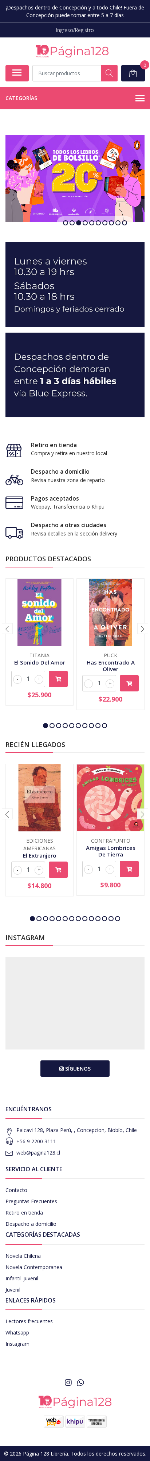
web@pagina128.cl (38, 1152)
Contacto (16, 1190)
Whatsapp (17, 1332)
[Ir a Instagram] (68, 1382)
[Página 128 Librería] (72, 51)
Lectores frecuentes (29, 1321)
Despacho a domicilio (30, 1223)
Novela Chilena (23, 1255)
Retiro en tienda (24, 1212)
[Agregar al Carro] (58, 679)
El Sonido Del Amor (39, 662)
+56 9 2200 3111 (36, 1141)
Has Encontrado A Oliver (111, 666)
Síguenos (77, 1068)
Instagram (17, 1343)
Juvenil (12, 1289)
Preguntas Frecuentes (31, 1201)
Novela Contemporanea (33, 1267)
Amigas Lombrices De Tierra (110, 851)
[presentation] (7, 628)
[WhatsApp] (80, 1382)
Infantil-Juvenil (21, 1278)
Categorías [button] (21, 98)
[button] (65, 222)
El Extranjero (39, 855)
